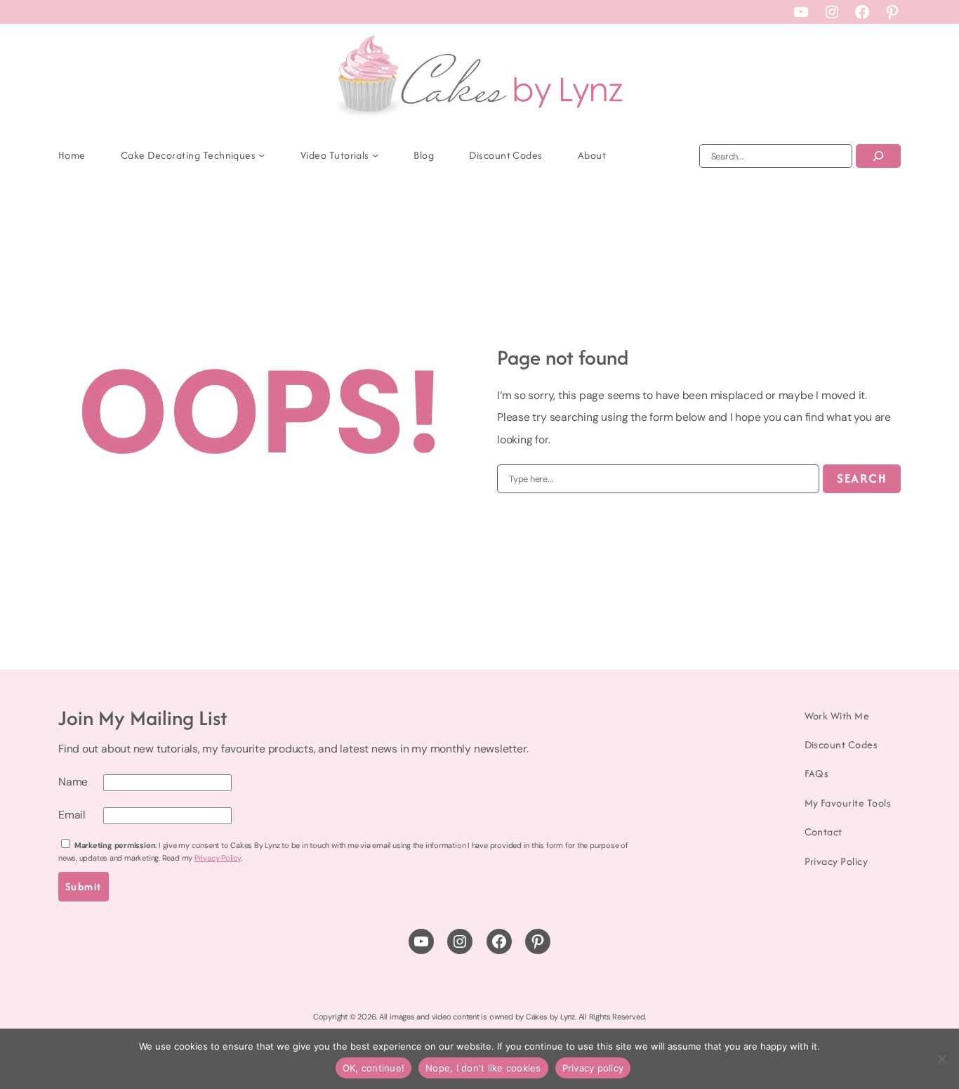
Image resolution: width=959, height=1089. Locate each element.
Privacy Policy (217, 858)
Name (73, 781)
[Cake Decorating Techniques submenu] (261, 155)
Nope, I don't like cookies (483, 1068)
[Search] (878, 156)
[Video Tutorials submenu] (375, 155)
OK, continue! (373, 1068)
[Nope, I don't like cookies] (941, 1059)
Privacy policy (593, 1068)
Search (862, 478)
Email (72, 814)
